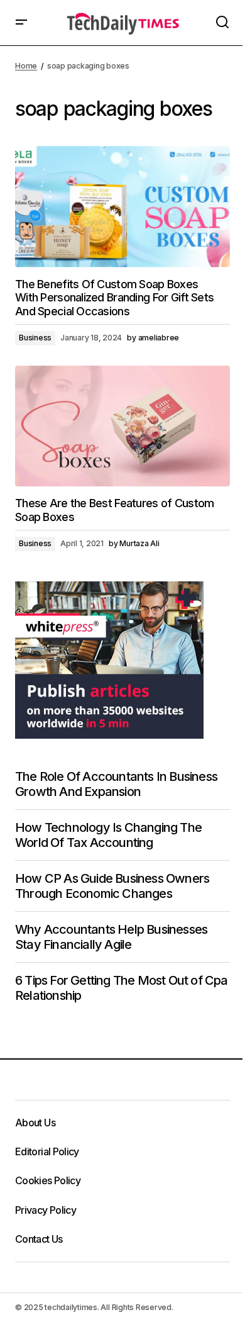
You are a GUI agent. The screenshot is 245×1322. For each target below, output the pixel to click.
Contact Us (39, 1239)
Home (26, 65)
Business (35, 337)
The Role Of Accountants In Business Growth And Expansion (116, 784)
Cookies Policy (47, 1180)
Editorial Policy (47, 1151)
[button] (21, 22)
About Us (35, 1122)
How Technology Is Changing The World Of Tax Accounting (108, 835)
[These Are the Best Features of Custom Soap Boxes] (122, 426)
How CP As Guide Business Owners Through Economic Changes (112, 886)
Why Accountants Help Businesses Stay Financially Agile (111, 937)
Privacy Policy (45, 1210)
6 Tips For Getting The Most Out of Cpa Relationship (121, 988)
